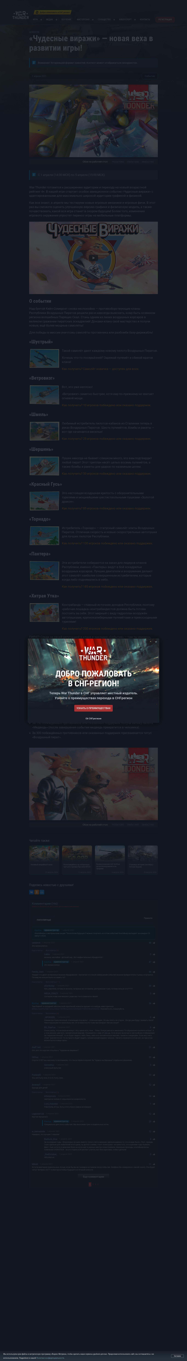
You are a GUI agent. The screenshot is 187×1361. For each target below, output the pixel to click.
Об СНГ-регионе (93, 718)
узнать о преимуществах (93, 708)
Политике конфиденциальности (50, 1358)
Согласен (177, 1356)
